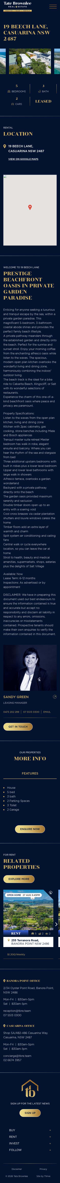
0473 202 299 (11, 712)
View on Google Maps (23, 159)
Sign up (30, 1113)
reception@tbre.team (17, 1011)
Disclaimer (17, 1169)
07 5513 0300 (31, 712)
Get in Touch (18, 726)
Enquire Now (30, 829)
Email (47, 712)
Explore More (18, 879)
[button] (3, 61)
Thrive (47, 1176)
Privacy (43, 1169)
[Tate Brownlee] (17, 7)
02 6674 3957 (12, 1060)
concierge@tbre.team (17, 1056)
